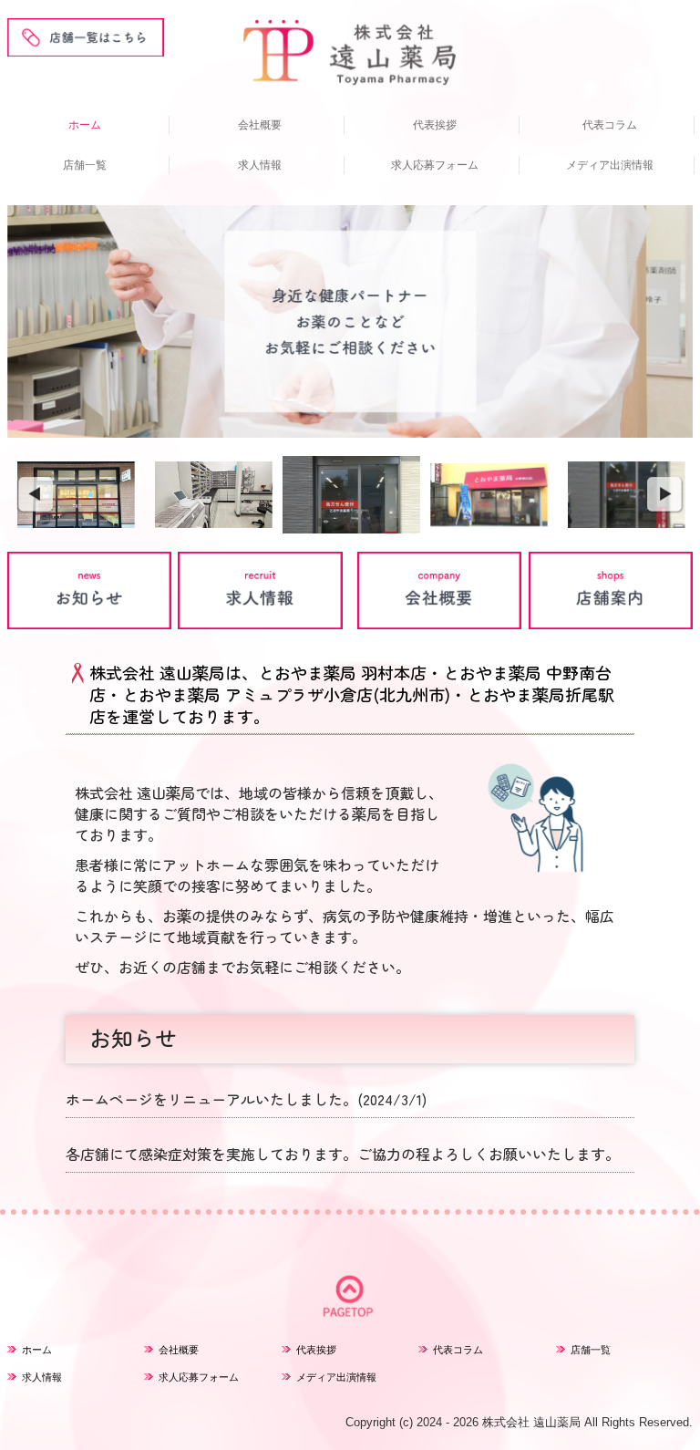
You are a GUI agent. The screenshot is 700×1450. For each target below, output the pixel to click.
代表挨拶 (435, 125)
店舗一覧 (85, 165)
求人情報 (260, 165)
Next (665, 495)
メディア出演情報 (610, 165)
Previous (34, 495)
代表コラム (609, 125)
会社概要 (260, 125)
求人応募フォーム (435, 165)
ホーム (84, 125)
